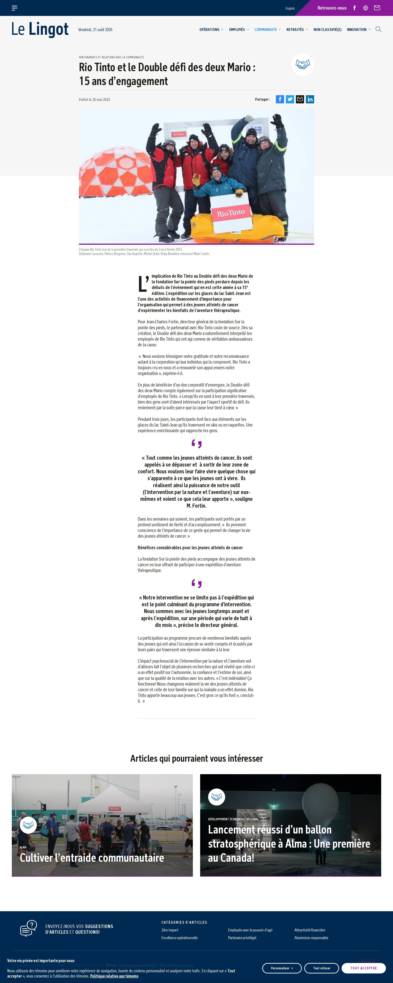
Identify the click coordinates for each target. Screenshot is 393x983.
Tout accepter (364, 968)
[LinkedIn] (310, 99)
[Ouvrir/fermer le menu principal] (17, 8)
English (290, 8)
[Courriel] (300, 99)
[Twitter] (290, 99)
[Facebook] (280, 99)
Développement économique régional (233, 819)
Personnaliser (282, 968)
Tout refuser (321, 968)
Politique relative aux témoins (114, 975)
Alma (23, 847)
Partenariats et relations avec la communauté (111, 57)
